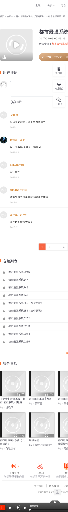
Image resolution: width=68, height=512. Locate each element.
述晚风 (9, 407)
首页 (2, 16)
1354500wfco (19, 189)
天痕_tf (14, 114)
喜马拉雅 (14, 5)
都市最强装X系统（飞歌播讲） (31, 16)
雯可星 (38, 403)
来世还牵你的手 (43, 444)
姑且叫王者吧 (17, 139)
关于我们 (39, 485)
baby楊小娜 (17, 164)
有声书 (10, 16)
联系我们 (54, 485)
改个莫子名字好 (19, 214)
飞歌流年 (11, 448)
